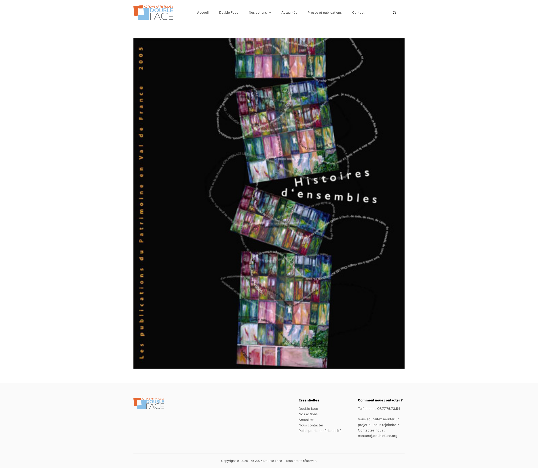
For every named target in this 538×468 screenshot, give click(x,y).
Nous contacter (311, 425)
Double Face (228, 12)
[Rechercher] (394, 12)
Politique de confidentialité (320, 431)
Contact (358, 12)
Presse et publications (325, 12)
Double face (308, 408)
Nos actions (258, 12)
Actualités (289, 12)
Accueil (203, 12)
